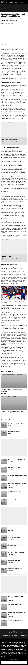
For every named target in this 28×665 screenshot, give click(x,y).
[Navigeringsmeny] (26, 2)
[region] (14, 651)
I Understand (14, 662)
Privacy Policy (11, 648)
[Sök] (6, 2)
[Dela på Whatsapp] (2, 44)
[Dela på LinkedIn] (8, 44)
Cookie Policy (19, 648)
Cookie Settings (19, 649)
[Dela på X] (5, 44)
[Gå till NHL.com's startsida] (2, 2)
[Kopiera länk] (11, 44)
